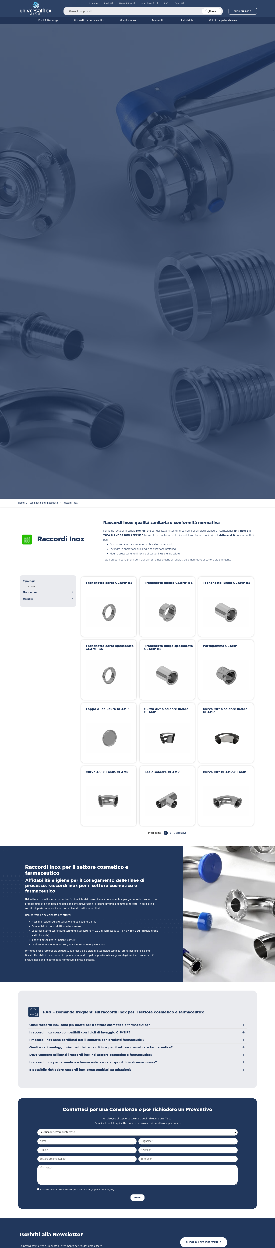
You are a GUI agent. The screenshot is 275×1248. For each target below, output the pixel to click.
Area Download (149, 3)
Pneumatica (158, 20)
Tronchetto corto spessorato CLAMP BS (110, 647)
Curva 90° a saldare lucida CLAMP (225, 710)
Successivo (180, 833)
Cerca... (213, 11)
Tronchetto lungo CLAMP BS (226, 583)
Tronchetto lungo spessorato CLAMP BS (168, 647)
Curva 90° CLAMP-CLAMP (224, 772)
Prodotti (108, 3)
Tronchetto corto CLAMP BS (109, 583)
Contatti (179, 3)
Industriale (187, 20)
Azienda (93, 3)
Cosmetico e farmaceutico (89, 20)
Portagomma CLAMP (220, 646)
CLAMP (31, 586)
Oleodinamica (128, 20)
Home (21, 503)
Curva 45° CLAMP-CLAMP (107, 772)
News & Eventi (127, 3)
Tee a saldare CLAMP (162, 772)
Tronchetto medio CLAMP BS (168, 583)
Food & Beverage (48, 20)
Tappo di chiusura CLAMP (107, 709)
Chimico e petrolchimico (223, 20)
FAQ (166, 3)
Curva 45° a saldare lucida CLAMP (166, 710)
